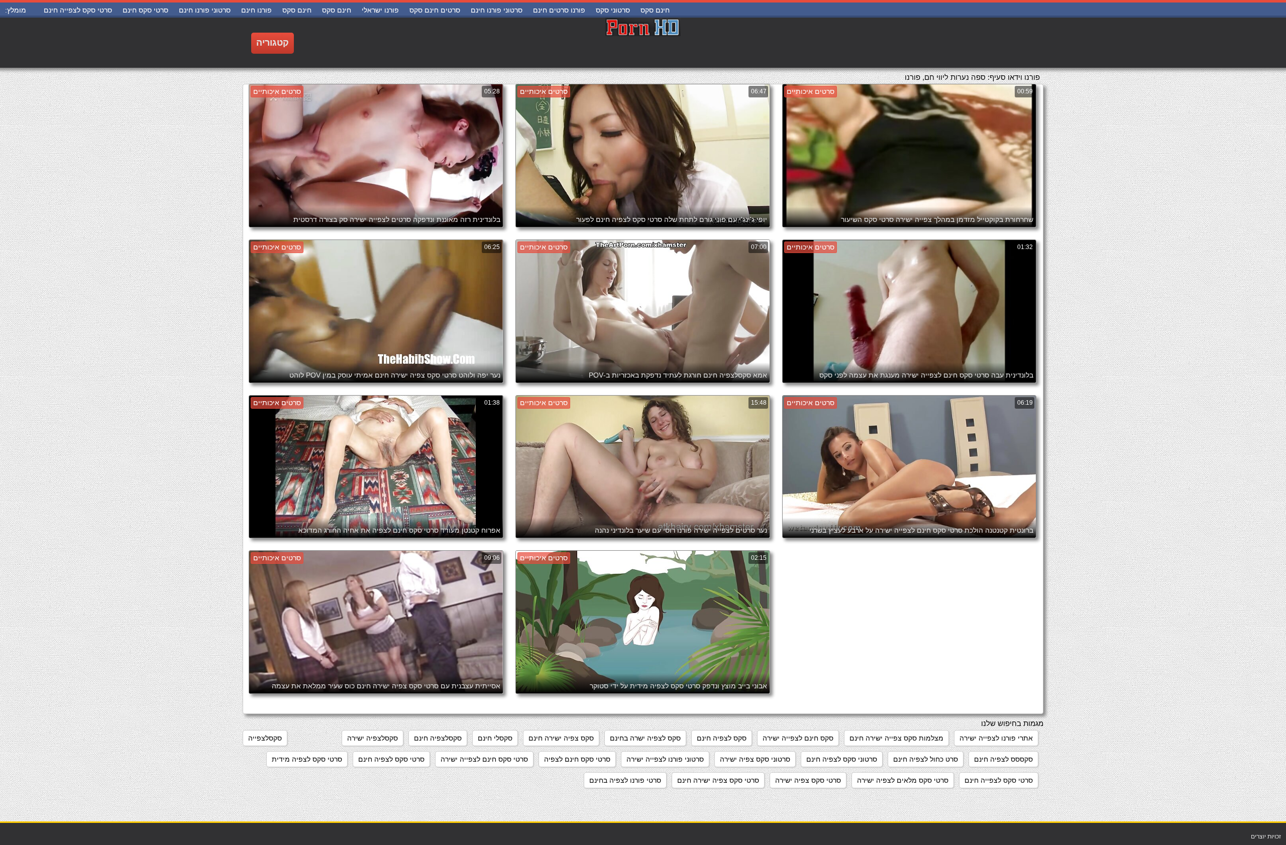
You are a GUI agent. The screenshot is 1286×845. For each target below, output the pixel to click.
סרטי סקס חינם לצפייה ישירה (484, 759)
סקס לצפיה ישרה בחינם (645, 738)
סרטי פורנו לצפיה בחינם (625, 780)
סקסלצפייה (265, 738)
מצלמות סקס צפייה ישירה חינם (896, 738)
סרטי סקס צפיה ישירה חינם (718, 780)
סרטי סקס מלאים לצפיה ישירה (902, 780)
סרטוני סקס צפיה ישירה (755, 759)
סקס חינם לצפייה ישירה (798, 738)
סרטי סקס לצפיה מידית (307, 759)
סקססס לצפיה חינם (1003, 759)
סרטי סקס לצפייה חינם (998, 780)
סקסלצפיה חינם (438, 738)
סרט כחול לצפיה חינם (925, 759)
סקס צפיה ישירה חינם (561, 738)
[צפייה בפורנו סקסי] (643, 43)
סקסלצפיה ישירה (372, 738)
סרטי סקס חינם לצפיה (577, 759)
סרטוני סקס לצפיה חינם (841, 759)
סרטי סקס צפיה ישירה (808, 780)
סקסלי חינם (495, 738)
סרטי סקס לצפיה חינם (391, 759)
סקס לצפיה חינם (721, 738)
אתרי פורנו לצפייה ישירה (996, 738)
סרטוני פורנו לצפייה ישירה (665, 759)
